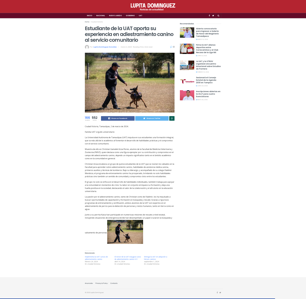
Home (87, 22)
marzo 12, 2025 (202, 39)
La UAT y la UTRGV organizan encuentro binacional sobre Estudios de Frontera (208, 65)
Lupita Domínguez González (105, 47)
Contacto (114, 283)
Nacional (100, 15)
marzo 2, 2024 (126, 47)
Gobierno (130, 15)
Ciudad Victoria (97, 22)
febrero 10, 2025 (203, 72)
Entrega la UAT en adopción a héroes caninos (155, 258)
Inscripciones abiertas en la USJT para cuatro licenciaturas (208, 94)
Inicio (89, 15)
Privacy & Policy (102, 283)
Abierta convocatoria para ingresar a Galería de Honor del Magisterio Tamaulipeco (207, 32)
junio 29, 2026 (202, 86)
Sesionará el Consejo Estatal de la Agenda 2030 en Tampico (206, 80)
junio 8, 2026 (202, 56)
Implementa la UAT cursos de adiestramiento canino (96, 258)
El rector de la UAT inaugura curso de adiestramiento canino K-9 (128, 258)
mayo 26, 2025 (202, 100)
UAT (140, 15)
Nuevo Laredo (115, 15)
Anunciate (89, 283)
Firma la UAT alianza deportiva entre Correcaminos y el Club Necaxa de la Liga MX (207, 49)
